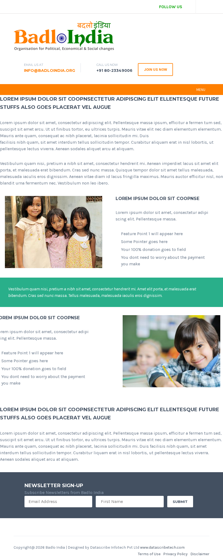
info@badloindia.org (49, 70)
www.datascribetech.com (162, 547)
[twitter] (202, 7)
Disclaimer (199, 554)
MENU (200, 90)
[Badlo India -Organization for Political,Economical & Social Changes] (64, 36)
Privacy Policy (175, 554)
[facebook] (189, 7)
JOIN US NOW (155, 69)
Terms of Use (149, 554)
